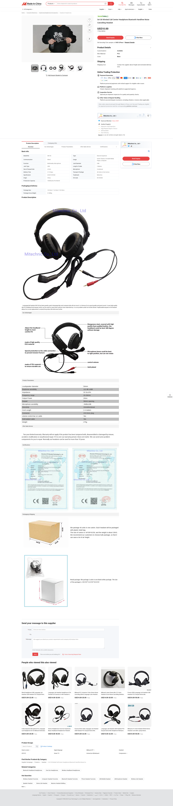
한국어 (101, 795)
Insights (132, 793)
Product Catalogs (47, 746)
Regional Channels (107, 793)
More (23, 786)
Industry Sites (98, 793)
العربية (96, 795)
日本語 (106, 795)
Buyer (110, 9)
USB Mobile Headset (105, 779)
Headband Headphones (65, 13)
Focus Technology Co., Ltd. (74, 799)
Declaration (105, 799)
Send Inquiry (110, 37)
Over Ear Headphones (52, 770)
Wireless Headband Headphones (71, 770)
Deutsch (83, 795)
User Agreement (96, 799)
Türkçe (121, 795)
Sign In (100, 135)
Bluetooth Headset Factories (70, 779)
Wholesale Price (89, 793)
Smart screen (25, 750)
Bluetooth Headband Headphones (32, 770)
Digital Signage (58, 750)
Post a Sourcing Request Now (71, 654)
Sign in (149, 5)
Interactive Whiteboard (92, 753)
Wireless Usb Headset (137, 779)
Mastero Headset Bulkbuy (58, 783)
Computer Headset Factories (50, 779)
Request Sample (130, 42)
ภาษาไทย (116, 795)
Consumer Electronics (32, 13)
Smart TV (56, 753)
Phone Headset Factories (88, 779)
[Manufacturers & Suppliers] (31, 4)
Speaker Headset (28, 783)
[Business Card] (149, 151)
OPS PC (24, 753)
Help (119, 9)
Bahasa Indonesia (136, 795)
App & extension (129, 9)
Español (50, 795)
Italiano (77, 795)
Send (35, 654)
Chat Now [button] (139, 37)
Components (122, 753)
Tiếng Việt (127, 795)
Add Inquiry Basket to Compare (58, 75)
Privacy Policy (113, 799)
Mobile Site (125, 793)
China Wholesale (79, 793)
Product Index (117, 793)
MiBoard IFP (89, 750)
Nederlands (90, 795)
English (44, 795)
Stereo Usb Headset (41, 783)
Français (63, 795)
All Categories (28, 9)
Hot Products (42, 793)
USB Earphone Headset (120, 779)
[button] (113, 146)
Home (23, 13)
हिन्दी (111, 795)
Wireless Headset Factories (30, 779)
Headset (121, 750)
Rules (150, 9)
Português (56, 795)
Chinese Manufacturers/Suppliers (65, 793)
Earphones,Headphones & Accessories (48, 13)
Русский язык (70, 795)
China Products (51, 793)
